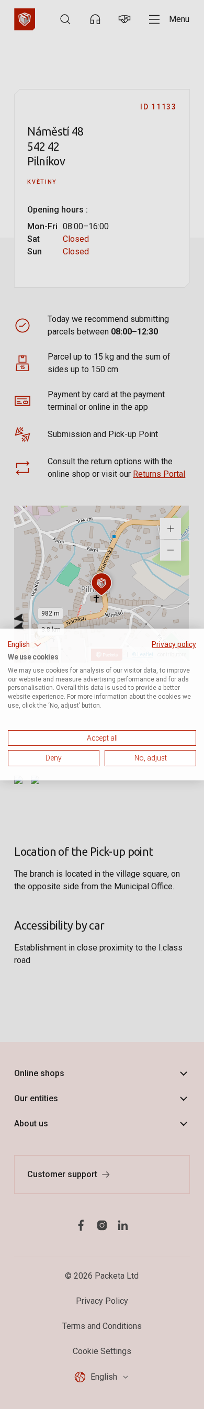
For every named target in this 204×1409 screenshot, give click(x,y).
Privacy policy (174, 644)
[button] (24, 645)
